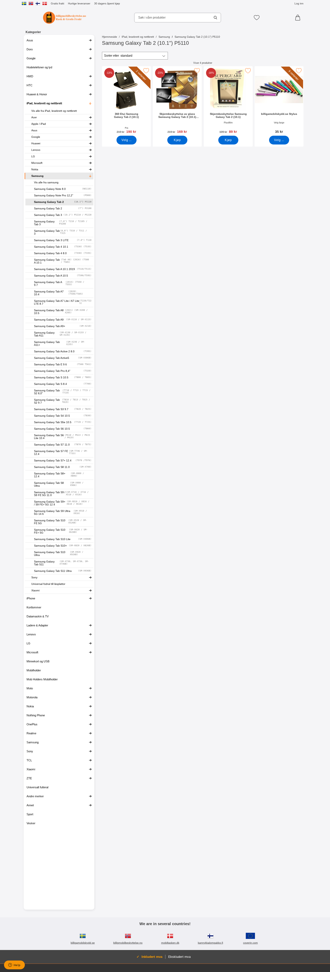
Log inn (298, 3)
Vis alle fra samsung (46, 182)
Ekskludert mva (179, 957)
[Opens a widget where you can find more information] (14, 965)
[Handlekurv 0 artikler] (298, 18)
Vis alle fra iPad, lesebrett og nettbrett (54, 110)
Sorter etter (118, 55)
